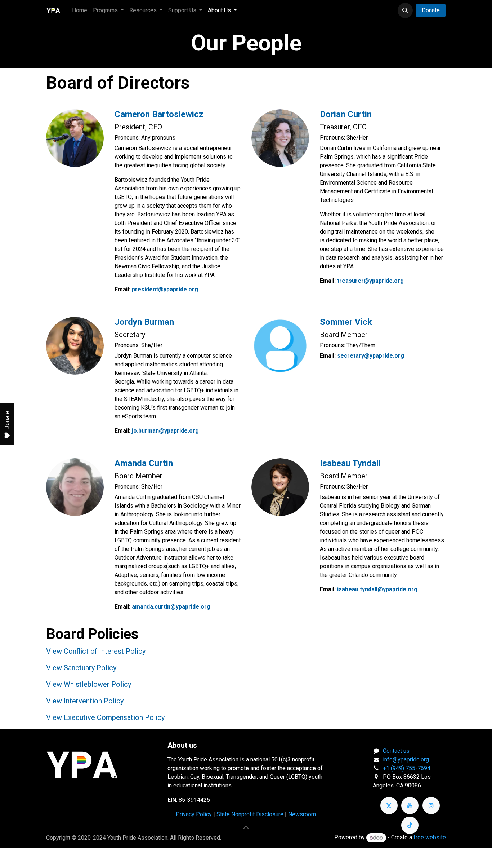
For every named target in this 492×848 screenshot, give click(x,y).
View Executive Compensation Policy (105, 717)
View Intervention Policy (85, 701)
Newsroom (302, 814)
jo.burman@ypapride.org (165, 430)
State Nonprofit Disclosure (249, 814)
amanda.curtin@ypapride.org (171, 606)
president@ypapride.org (165, 289)
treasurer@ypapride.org (370, 280)
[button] (405, 10)
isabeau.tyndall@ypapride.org (377, 589)
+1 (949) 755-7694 (406, 768)
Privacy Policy (194, 814)
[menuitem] (79, 10)
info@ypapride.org (406, 759)
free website (429, 837)
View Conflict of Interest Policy (96, 651)
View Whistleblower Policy (88, 684)
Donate (431, 10)
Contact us (396, 750)
